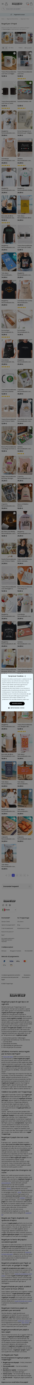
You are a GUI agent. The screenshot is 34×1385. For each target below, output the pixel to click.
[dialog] (17, 692)
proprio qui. (26, 699)
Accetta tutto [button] (17, 703)
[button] (17, 708)
